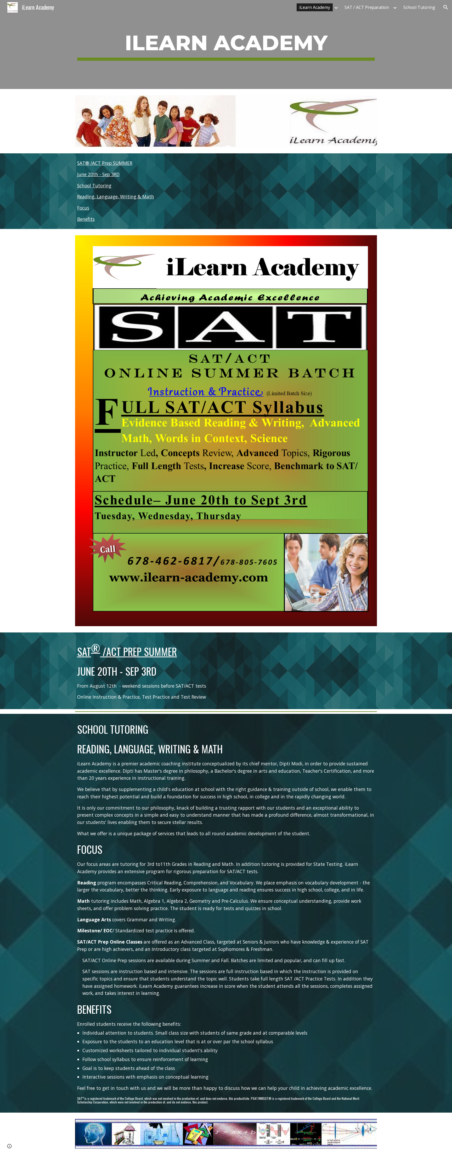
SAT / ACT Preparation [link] (366, 7)
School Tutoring (94, 185)
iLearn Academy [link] (314, 7)
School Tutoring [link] (419, 7)
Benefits (86, 219)
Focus (83, 208)
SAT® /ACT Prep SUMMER (104, 163)
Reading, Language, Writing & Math (115, 196)
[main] (226, 44)
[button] (445, 7)
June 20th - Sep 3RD (98, 174)
